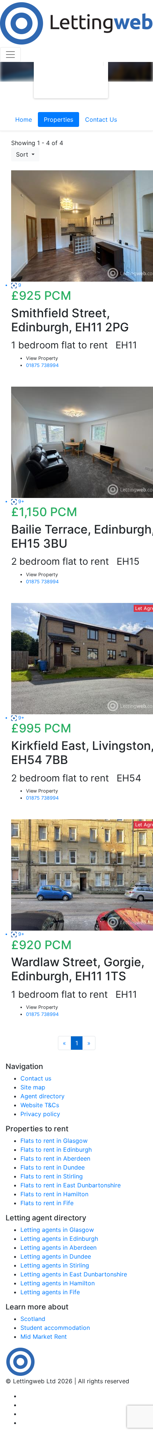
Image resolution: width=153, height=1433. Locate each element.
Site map (32, 1087)
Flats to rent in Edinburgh (56, 1149)
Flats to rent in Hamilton (54, 1194)
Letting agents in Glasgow (57, 1229)
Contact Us (101, 119)
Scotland (32, 1318)
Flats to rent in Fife (47, 1203)
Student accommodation (55, 1327)
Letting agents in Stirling (54, 1265)
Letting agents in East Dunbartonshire (73, 1274)
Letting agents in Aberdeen (58, 1247)
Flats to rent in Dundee (52, 1167)
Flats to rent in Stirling (51, 1176)
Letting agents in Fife (50, 1292)
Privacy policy (40, 1114)
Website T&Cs (39, 1105)
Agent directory (42, 1096)
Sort (23, 154)
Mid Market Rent (43, 1336)
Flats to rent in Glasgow (54, 1140)
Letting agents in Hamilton (57, 1283)
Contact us (35, 1078)
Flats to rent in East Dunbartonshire (70, 1185)
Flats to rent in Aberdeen (55, 1158)
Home (23, 119)
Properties (58, 119)
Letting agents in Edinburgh (59, 1238)
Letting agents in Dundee (55, 1256)
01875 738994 (42, 365)
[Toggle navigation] (10, 54)
